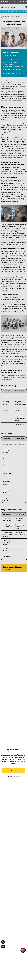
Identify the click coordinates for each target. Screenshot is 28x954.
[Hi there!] (23, 950)
